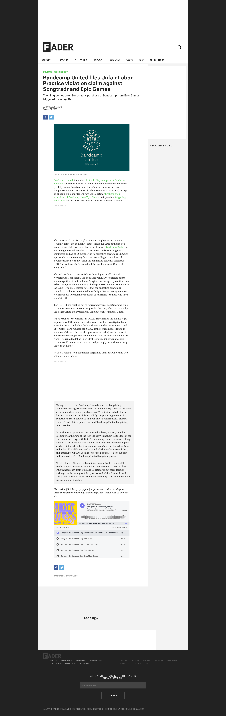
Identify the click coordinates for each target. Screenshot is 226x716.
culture (47, 71)
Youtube (146, 660)
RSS (146, 663)
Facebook (135, 660)
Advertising (66, 660)
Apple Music (172, 660)
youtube (159, 60)
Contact (53, 660)
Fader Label (70, 663)
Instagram (158, 660)
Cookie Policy (56, 663)
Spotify (138, 663)
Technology (61, 71)
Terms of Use (80, 660)
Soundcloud (125, 663)
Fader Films (84, 663)
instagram (163, 60)
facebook (155, 60)
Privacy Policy (96, 660)
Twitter (151, 60)
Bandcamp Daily (114, 247)
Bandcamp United (63, 180)
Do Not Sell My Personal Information (124, 709)
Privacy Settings (95, 709)
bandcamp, (59, 575)
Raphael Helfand (53, 106)
